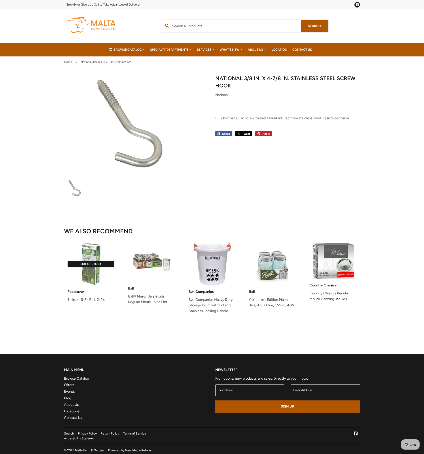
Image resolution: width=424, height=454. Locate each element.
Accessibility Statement (80, 438)
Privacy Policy (87, 433)
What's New (230, 49)
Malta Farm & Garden (89, 450)
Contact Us (302, 49)
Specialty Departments (169, 49)
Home (68, 62)
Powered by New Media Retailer (130, 450)
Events (69, 391)
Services (204, 49)
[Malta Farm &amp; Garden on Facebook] (356, 434)
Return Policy (110, 433)
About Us (256, 49)
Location (279, 49)
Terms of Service (134, 433)
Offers (69, 385)
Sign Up (287, 406)
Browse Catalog (127, 49)
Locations (71, 411)
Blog (67, 398)
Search (318, 26)
